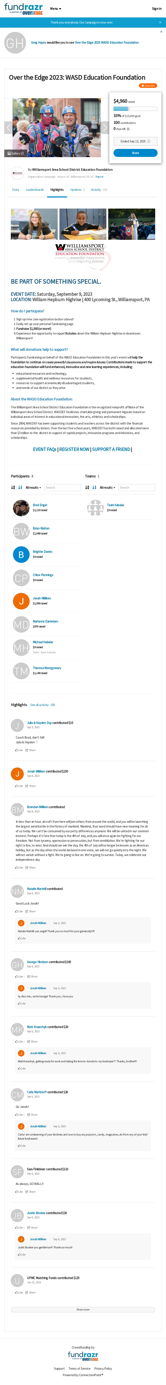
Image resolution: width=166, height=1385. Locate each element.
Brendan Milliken (37, 807)
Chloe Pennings (43, 575)
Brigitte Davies (43, 552)
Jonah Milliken (42, 598)
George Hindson (37, 962)
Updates (77, 190)
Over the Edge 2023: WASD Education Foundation (107, 42)
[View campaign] (21, 508)
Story (15, 190)
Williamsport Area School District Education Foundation (72, 169)
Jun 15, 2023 (34, 1282)
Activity (99, 190)
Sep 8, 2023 (33, 776)
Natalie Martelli (36, 889)
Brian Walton (41, 528)
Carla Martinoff (37, 1092)
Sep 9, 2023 (33, 727)
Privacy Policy (103, 1368)
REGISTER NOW (74, 449)
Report (100, 176)
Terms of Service (79, 1368)
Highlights (57, 190)
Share (135, 153)
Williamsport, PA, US (82, 176)
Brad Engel (40, 505)
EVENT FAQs (44, 449)
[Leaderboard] (20, 487)
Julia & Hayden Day (39, 723)
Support (59, 1368)
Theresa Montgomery (47, 668)
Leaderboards (35, 190)
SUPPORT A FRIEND (111, 449)
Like (20, 750)
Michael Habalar (43, 642)
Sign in (157, 8)
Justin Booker (36, 1213)
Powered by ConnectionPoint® (83, 1375)
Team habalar (115, 505)
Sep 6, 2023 (33, 893)
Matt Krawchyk (37, 1027)
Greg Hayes (38, 42)
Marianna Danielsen (45, 621)
